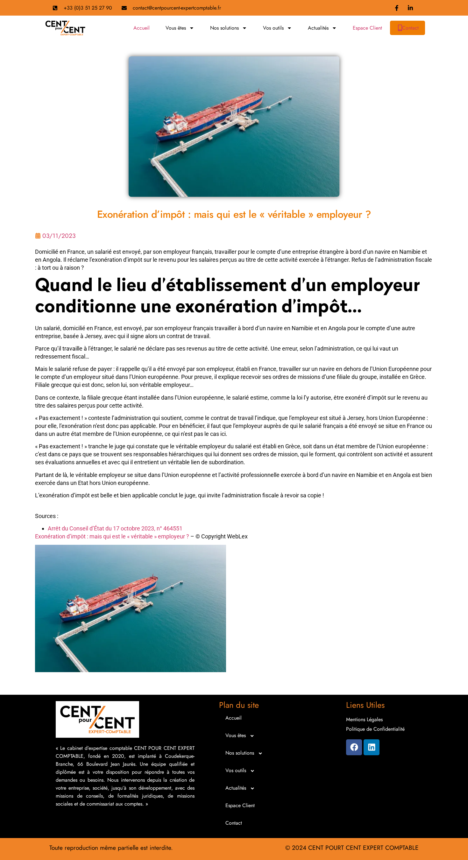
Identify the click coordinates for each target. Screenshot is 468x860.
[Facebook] (354, 747)
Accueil (141, 28)
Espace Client (367, 28)
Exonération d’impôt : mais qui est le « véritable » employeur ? (112, 536)
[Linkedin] (371, 747)
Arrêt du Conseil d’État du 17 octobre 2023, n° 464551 (115, 528)
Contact (410, 28)
